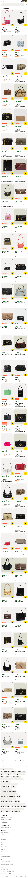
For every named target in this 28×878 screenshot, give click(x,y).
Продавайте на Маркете (6, 819)
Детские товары (4, 859)
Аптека (2, 844)
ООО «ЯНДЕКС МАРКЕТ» (9, 871)
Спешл (7, 876)
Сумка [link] (4, 29)
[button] (26, 5)
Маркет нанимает (4, 867)
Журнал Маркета (4, 869)
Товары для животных (5, 856)
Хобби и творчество (5, 847)
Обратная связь (4, 865)
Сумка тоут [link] (5, 576)
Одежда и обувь (4, 841)
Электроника (3, 839)
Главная (2, 876)
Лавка (11, 876)
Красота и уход (4, 846)
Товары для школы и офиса (6, 853)
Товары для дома (4, 842)
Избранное (16, 876)
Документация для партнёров (7, 820)
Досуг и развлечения (5, 832)
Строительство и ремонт (6, 858)
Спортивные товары (5, 854)
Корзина (21, 876)
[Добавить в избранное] (12, 11)
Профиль (25, 876)
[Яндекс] (10, 873)
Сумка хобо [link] (5, 676)
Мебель (2, 834)
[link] (6, 769)
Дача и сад (3, 849)
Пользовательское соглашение (7, 864)
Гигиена (2, 837)
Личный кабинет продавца (6, 817)
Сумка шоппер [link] (19, 403)
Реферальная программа (6, 827)
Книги (2, 851)
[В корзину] (12, 24)
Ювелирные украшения (5, 861)
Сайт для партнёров (5, 822)
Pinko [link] (3, 29)
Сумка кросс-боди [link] (20, 78)
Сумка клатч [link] (5, 478)
